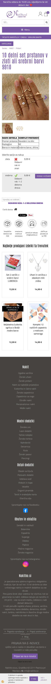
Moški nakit (25, 408)
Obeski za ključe (25, 471)
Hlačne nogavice (25, 548)
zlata (7, 159)
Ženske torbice (25, 438)
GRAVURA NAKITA (34, 37)
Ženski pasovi (25, 454)
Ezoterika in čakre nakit (25, 388)
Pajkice (25, 544)
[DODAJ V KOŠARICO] (12, 275)
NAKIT (11, 48)
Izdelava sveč (25, 478)
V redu (33, 678)
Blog (26, 636)
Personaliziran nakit (25, 404)
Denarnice (25, 446)
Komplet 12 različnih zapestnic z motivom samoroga (38, 329)
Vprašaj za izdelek (11, 199)
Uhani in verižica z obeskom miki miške (38, 278)
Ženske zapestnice (25, 392)
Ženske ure (25, 427)
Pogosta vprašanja (15, 631)
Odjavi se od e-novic (25, 661)
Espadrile (25, 533)
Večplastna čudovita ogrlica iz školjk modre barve (13, 327)
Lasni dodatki (25, 431)
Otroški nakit (25, 400)
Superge (25, 536)
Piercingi (25, 458)
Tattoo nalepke (25, 435)
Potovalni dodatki (26, 475)
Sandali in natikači (25, 525)
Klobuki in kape (25, 482)
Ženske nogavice (25, 552)
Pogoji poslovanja (38, 631)
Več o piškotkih (44, 678)
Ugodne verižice (25, 373)
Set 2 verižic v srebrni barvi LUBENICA (12, 278)
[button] (45, 98)
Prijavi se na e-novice (25, 656)
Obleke (25, 540)
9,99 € (27, 159)
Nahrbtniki (25, 442)
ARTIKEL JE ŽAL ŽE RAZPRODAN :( (12, 308)
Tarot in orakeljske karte (25, 494)
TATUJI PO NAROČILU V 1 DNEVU (14, 37)
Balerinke (25, 529)
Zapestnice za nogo (25, 396)
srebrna (8, 175)
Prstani (18, 48)
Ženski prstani (25, 380)
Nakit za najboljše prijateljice (25, 384)
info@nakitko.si (31, 670)
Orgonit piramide (25, 490)
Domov (4, 48)
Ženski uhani (25, 377)
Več (12, 319)
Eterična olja (25, 498)
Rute (25, 450)
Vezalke (25, 486)
